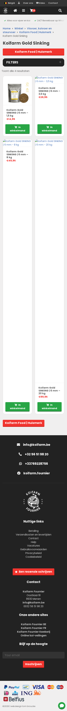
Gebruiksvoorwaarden (33, 549)
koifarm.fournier (36, 473)
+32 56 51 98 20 (36, 454)
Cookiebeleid (33, 557)
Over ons (28, 3)
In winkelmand (17, 129)
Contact (53, 3)
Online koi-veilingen (34, 635)
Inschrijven (33, 664)
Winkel (18, 28)
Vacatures (33, 545)
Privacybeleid (33, 553)
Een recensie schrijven (35, 572)
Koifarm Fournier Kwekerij (33, 631)
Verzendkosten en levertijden (33, 534)
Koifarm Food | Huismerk (35, 32)
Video (42, 3)
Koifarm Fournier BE (33, 624)
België (11, 3)
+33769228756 (36, 464)
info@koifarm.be (36, 445)
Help (33, 542)
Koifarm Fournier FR (33, 628)
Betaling (34, 531)
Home (7, 28)
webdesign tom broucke (23, 706)
